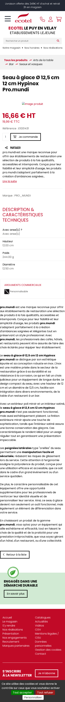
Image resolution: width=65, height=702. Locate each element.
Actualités (41, 621)
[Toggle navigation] (7, 18)
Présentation (10, 634)
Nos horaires (32, 47)
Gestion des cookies (48, 650)
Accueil (7, 617)
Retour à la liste (16, 555)
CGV (38, 630)
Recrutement (10, 642)
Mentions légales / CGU (47, 636)
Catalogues (42, 617)
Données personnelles (43, 644)
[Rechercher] (59, 41)
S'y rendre (8, 626)
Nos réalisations (53, 47)
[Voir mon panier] (58, 19)
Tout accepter (22, 692)
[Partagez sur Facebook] (22, 148)
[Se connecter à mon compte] (50, 19)
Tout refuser (45, 692)
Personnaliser (33, 697)
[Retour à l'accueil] (17, 17)
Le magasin (9, 621)
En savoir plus (15, 594)
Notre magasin (11, 47)
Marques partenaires (16, 646)
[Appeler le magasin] (42, 19)
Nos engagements (14, 638)
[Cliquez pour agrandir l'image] (32, 104)
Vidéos (39, 626)
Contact (40, 654)
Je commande (28, 137)
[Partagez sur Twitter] (28, 148)
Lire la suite (9, 181)
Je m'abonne (46, 673)
